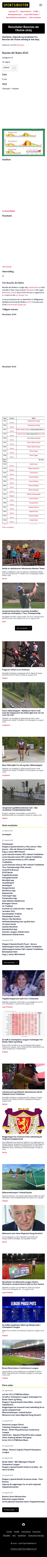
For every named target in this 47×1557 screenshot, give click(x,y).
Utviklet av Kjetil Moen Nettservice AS (23, 1549)
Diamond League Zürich (13, 1425)
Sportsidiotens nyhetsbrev (16, 17)
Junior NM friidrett (31, 14)
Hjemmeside (7, 267)
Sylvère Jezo (34, 464)
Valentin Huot (33, 511)
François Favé (21, 434)
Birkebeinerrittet (15, 14)
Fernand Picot (33, 503)
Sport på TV (13, 11)
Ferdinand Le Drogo (33, 421)
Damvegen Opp (9, 896)
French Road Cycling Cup (16, 305)
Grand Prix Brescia (10, 870)
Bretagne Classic (9, 904)
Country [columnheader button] (11, 418)
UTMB (35, 11)
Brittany (7, 293)
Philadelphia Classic (11, 916)
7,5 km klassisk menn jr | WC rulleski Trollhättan (23, 865)
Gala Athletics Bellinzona (13, 901)
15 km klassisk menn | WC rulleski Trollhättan (22, 857)
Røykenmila (7, 893)
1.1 (4, 295)
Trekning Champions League (15, 1427)
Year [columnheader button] (4, 418)
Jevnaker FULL (8, 911)
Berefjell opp (8, 880)
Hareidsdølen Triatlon (12, 914)
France (13, 293)
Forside (9, 1531)
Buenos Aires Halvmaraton (14, 1497)
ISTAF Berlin (7, 873)
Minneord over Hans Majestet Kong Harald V (21, 1415)
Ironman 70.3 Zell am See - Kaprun (17, 909)
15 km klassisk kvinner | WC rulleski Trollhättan (22, 854)
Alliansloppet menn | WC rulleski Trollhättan (22, 947)
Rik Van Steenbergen (33, 494)
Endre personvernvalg (36, 1535)
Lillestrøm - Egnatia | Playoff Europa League (21, 1435)
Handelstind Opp (9, 929)
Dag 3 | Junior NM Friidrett (13, 852)
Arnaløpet (6, 835)
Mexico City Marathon (11, 919)
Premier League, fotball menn (15, 932)
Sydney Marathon (10, 927)
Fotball (5, 1052)
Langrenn (6, 725)
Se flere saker (9, 1510)
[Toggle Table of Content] (12, 68)
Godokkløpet (8, 883)
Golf (4, 622)
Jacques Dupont (34, 507)
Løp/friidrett (7, 1007)
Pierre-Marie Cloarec (23, 429)
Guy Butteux (34, 473)
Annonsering (25, 1531)
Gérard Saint (34, 520)
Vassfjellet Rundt (10, 878)
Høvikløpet (7, 885)
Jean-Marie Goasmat (33, 438)
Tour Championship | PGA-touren (16, 867)
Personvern (37, 1531)
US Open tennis (9, 924)
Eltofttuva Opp (9, 891)
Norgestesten (8, 888)
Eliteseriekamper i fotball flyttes (17, 1412)
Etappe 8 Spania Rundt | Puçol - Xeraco (19, 944)
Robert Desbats (34, 490)
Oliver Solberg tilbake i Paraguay (17, 1438)
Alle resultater (35, 17)
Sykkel (4, 678)
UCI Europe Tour (22, 295)
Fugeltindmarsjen (10, 875)
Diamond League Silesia (13, 1499)
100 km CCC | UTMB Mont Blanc (15, 1394)
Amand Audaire (34, 477)
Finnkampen (7, 844)
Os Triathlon (7, 906)
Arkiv (14, 1535)
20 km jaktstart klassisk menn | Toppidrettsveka (23, 1502)
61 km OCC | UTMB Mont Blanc (15, 1440)
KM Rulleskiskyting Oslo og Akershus (18, 922)
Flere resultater (8, 527)
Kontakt (16, 1531)
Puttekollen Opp (9, 898)
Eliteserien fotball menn (13, 935)
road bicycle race (34, 287)
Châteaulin (30, 290)
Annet (4, 578)
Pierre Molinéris (34, 485)
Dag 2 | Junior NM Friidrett (13, 954)
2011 (29, 302)
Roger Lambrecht (33, 468)
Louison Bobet (33, 481)
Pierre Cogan (34, 451)
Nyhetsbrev (22, 1535)
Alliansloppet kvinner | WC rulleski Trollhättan (22, 949)
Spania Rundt (25, 11)
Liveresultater (8, 211)
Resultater (20, 45)
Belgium (11, 470)
